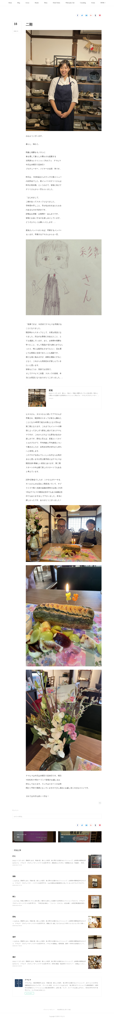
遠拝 (14, 937)
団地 (14, 916)
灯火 (14, 856)
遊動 (14, 876)
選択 (14, 957)
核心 (14, 896)
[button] (10, 3)
